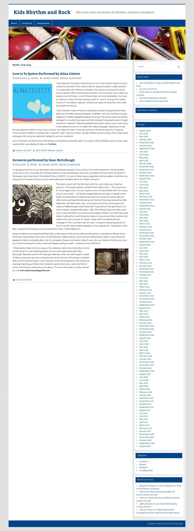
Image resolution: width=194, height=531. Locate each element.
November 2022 (146, 236)
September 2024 (146, 175)
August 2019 (144, 338)
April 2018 (143, 386)
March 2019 (144, 353)
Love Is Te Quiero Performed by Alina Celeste (46, 73)
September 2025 (146, 148)
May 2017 (143, 419)
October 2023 (145, 203)
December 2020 (146, 296)
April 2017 (143, 422)
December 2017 (146, 398)
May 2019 (143, 347)
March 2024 (144, 193)
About (14, 23)
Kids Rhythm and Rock (42, 12)
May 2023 (143, 218)
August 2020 (145, 308)
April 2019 (143, 350)
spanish (59, 150)
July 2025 (143, 151)
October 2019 (145, 332)
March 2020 (144, 317)
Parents (55, 78)
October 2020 (145, 302)
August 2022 (145, 245)
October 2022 (145, 239)
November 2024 (146, 169)
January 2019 (145, 359)
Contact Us (27, 23)
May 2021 (143, 281)
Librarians (47, 78)
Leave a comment (23, 150)
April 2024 (143, 191)
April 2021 (143, 284)
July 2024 (143, 181)
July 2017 (143, 413)
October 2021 (145, 275)
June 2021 (143, 278)
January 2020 (145, 323)
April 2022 (143, 257)
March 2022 (144, 260)
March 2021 (144, 287)
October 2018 (145, 368)
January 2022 (145, 266)
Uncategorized (74, 78)
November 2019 (146, 329)
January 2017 (145, 431)
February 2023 (145, 227)
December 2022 (146, 233)
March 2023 (144, 224)
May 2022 (143, 254)
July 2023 (143, 212)
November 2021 (146, 272)
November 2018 (146, 365)
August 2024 (145, 178)
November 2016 (146, 437)
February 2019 (145, 356)
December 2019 (146, 326)
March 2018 (144, 389)
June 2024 (144, 184)
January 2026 (145, 139)
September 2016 (146, 443)
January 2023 (145, 230)
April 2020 (143, 314)
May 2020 (143, 311)
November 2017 (146, 401)
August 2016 (144, 446)
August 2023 (145, 208)
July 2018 (143, 377)
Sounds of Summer (148, 89)
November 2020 (146, 299)
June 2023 (144, 215)
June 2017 (143, 416)
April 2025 (143, 160)
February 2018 (145, 392)
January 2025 (145, 163)
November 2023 (146, 199)
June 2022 (144, 251)
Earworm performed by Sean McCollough (44, 160)
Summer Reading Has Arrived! (153, 98)
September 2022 (146, 242)
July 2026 (143, 133)
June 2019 (143, 344)
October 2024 (145, 172)
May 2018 (143, 383)
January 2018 (145, 395)
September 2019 (146, 335)
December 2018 (146, 362)
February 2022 (145, 263)
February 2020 (145, 320)
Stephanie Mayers (147, 486)
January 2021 (145, 293)
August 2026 (145, 130)
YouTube (52, 144)
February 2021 (145, 290)
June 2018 (143, 380)
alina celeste (41, 150)
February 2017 (145, 428)
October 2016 (145, 440)
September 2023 (146, 206)
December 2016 (146, 434)
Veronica (34, 78)
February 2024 (145, 196)
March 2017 (144, 425)
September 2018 (146, 371)
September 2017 (146, 407)
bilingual (51, 150)
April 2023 (143, 221)
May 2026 (143, 136)
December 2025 (146, 142)
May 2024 (143, 187)
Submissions (43, 23)
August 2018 (144, 374)
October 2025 (145, 145)
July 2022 (143, 248)
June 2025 (144, 154)
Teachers (64, 78)
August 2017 (144, 410)
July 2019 (143, 341)
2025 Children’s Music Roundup (153, 101)
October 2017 (145, 404)
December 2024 (146, 166)
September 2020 (147, 305)
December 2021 (146, 269)
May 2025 (143, 157)
